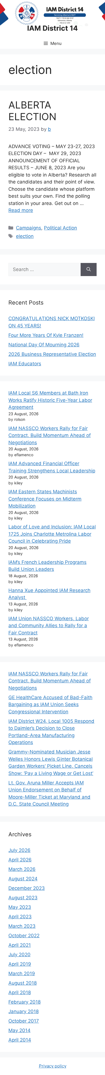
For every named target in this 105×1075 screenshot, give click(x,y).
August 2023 (23, 897)
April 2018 (19, 992)
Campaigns (28, 228)
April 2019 (19, 964)
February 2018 (24, 1002)
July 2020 (19, 954)
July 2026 (19, 850)
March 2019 (21, 973)
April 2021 (19, 945)
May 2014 (19, 1030)
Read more (20, 210)
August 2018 (22, 983)
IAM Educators (24, 363)
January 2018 (23, 1011)
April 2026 (20, 860)
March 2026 (22, 869)
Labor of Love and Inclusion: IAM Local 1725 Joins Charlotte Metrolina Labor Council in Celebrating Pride (52, 534)
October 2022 (23, 935)
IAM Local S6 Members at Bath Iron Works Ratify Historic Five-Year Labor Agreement (50, 400)
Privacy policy (52, 1066)
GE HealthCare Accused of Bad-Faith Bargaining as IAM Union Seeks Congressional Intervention (50, 704)
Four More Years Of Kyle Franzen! (45, 335)
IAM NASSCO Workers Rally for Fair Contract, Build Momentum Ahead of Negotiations (49, 435)
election (25, 236)
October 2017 (23, 1021)
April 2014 (19, 1040)
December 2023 (26, 888)
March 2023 (22, 926)
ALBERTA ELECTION (32, 110)
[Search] (89, 269)
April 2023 (20, 916)
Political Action (60, 228)
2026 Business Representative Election (52, 354)
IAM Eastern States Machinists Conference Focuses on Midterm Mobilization (44, 499)
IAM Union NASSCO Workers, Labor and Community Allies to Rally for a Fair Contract (48, 626)
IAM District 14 (52, 28)
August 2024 (23, 878)
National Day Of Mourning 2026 (44, 344)
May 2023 (19, 907)
